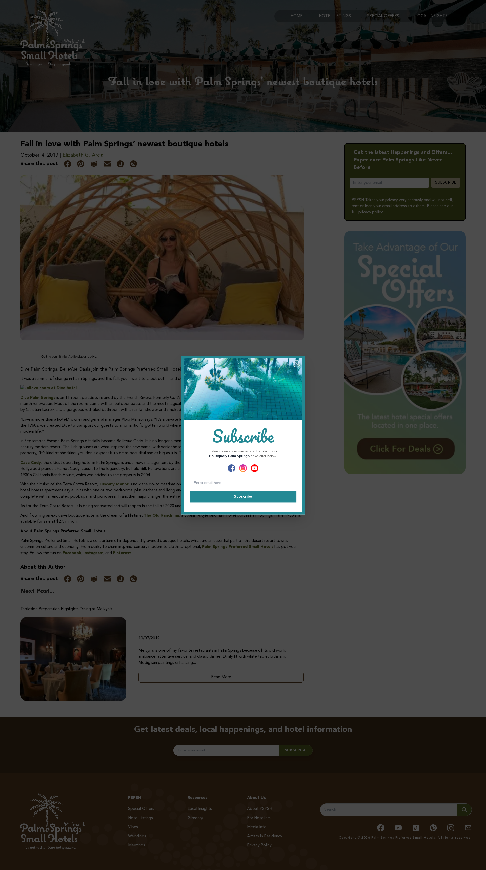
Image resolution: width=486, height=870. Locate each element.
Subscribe (243, 496)
